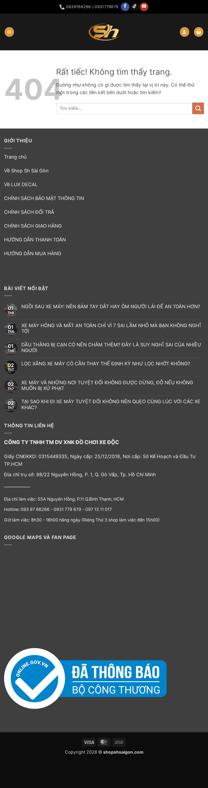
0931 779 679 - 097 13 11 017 (83, 509)
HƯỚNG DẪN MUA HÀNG (32, 253)
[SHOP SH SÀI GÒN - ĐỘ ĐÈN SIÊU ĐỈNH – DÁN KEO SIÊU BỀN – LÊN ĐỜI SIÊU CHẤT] (104, 32)
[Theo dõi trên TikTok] (134, 6)
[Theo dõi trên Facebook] (125, 6)
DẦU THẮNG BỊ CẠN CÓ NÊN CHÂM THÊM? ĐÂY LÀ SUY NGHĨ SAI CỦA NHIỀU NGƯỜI (111, 347)
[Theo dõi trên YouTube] (144, 6)
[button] (9, 32)
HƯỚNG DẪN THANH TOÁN (35, 239)
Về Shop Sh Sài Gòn (26, 170)
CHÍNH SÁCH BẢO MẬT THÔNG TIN (44, 198)
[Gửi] (198, 108)
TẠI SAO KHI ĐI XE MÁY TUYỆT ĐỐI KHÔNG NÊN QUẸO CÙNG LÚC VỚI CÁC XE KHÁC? (110, 404)
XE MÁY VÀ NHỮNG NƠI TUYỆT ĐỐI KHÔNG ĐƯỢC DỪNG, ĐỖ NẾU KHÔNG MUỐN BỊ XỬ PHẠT (107, 385)
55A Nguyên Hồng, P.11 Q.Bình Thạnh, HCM (81, 499)
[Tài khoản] (184, 32)
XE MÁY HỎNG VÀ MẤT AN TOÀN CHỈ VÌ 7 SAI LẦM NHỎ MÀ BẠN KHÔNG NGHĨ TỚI (111, 328)
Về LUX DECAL (21, 184)
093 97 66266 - (37, 509)
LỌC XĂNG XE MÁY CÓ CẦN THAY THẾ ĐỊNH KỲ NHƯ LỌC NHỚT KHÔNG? (105, 363)
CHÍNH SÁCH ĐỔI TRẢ (29, 212)
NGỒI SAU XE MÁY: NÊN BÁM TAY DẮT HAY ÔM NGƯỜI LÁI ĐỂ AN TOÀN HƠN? (110, 306)
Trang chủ (15, 157)
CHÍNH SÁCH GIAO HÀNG (33, 226)
